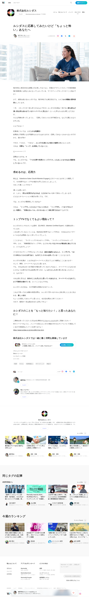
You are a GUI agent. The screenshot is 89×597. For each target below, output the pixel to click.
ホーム (55, 12)
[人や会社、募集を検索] (71, 2)
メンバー (70, 12)
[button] (12, 563)
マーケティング (40, 363)
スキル (21, 363)
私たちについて (62, 12)
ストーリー (78, 12)
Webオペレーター (18, 353)
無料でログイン (81, 3)
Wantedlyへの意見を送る (72, 576)
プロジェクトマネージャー (20, 351)
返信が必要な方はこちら (73, 580)
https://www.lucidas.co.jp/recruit (33, 14)
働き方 (49, 363)
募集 (83, 12)
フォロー (21, 14)
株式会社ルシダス (27, 10)
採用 (16, 363)
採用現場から (30, 363)
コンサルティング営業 (19, 356)
